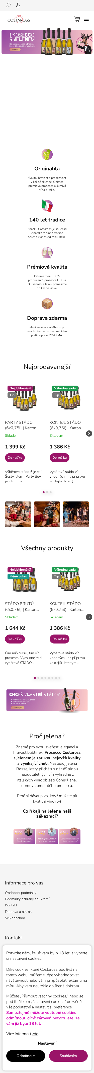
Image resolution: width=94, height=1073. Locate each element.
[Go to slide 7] (56, 678)
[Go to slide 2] (47, 492)
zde (35, 1034)
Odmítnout (26, 1055)
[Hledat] (10, 5)
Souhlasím (68, 1055)
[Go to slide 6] (52, 678)
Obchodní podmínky (20, 892)
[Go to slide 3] (51, 492)
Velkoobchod (15, 918)
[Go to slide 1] (44, 492)
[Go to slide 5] (49, 678)
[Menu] (86, 19)
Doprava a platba (18, 911)
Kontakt (11, 905)
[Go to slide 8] (59, 678)
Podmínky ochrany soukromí (27, 899)
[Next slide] (89, 433)
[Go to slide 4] (45, 678)
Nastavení (47, 1043)
